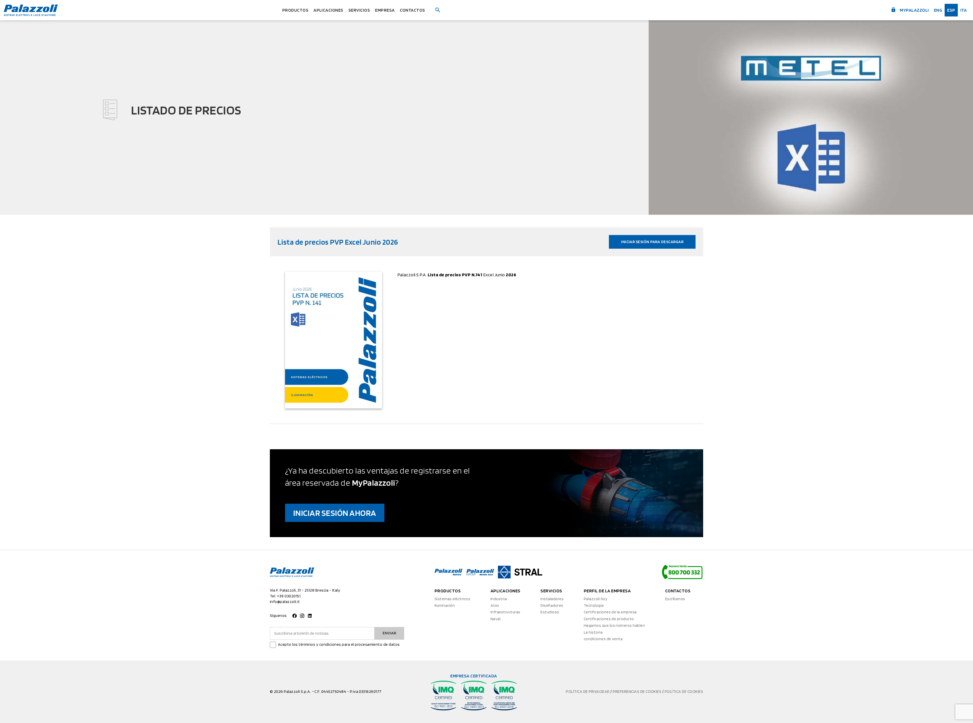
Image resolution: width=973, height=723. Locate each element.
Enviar (389, 633)
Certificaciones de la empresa (610, 612)
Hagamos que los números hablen (614, 625)
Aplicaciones (328, 10)
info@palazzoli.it (285, 601)
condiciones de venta (603, 638)
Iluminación (445, 605)
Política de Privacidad (588, 691)
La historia (593, 632)
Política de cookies (684, 691)
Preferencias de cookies (637, 691)
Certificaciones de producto (609, 618)
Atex (495, 605)
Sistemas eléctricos (452, 598)
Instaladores (552, 598)
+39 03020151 (289, 596)
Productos (295, 10)
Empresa (385, 10)
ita (963, 10)
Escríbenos (675, 598)
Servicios (359, 10)
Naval (495, 618)
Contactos (412, 10)
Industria (499, 598)
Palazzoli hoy (595, 598)
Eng (938, 10)
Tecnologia (594, 605)
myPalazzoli (914, 10)
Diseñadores (551, 605)
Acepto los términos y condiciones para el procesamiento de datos (339, 644)
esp (951, 10)
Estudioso (549, 612)
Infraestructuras (505, 612)
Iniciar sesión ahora (334, 512)
